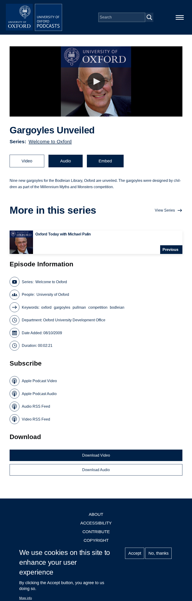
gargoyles (62, 307)
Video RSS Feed (36, 419)
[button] (96, 81)
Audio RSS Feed (36, 406)
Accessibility (96, 523)
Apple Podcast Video (39, 381)
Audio (65, 161)
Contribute (96, 531)
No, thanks (158, 553)
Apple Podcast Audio (39, 394)
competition (97, 307)
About (96, 514)
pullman (79, 307)
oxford (46, 307)
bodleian (117, 307)
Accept (134, 553)
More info (25, 598)
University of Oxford (53, 295)
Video (27, 161)
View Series (165, 210)
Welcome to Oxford (50, 141)
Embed (105, 161)
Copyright (96, 540)
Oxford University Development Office (74, 320)
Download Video (96, 455)
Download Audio (96, 470)
